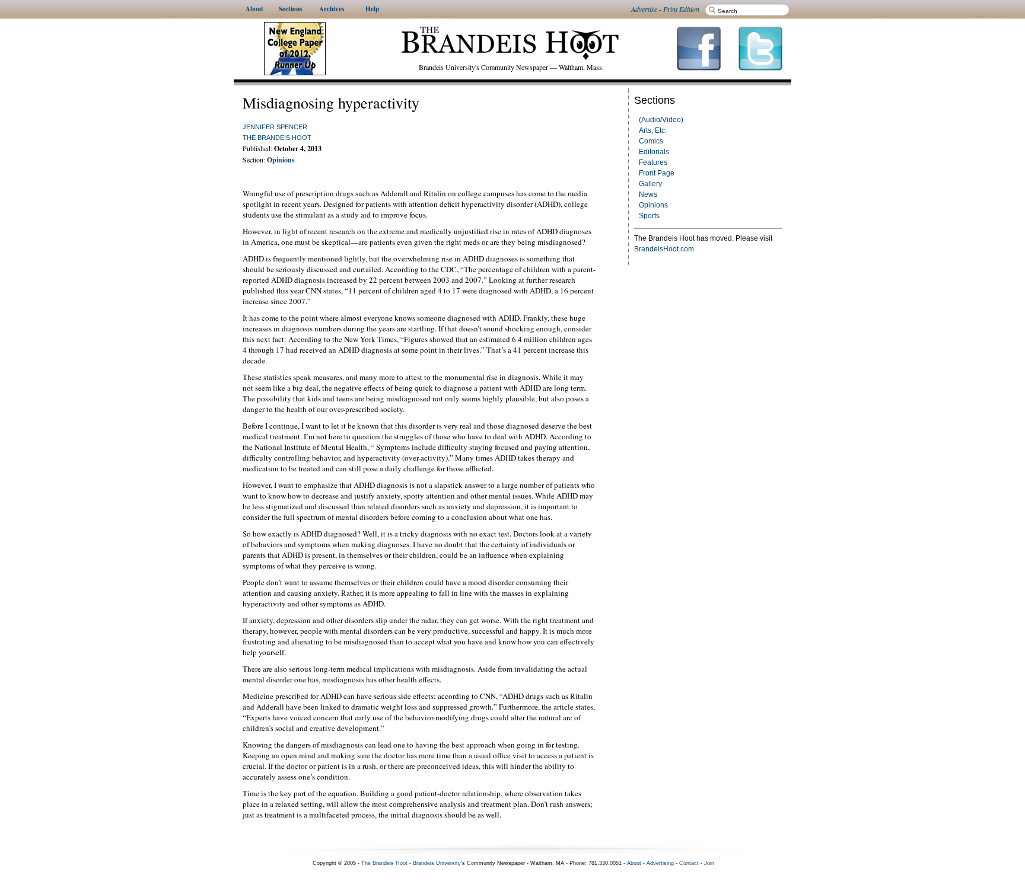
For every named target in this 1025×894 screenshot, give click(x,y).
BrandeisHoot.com (664, 249)
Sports (649, 216)
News (648, 194)
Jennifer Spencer (275, 126)
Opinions (653, 205)
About (634, 863)
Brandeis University (437, 863)
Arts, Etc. (653, 130)
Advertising (660, 863)
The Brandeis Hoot (277, 137)
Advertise (644, 9)
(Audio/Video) (661, 120)
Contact (689, 863)
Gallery (650, 184)
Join (709, 863)
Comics (651, 141)
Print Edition (681, 9)
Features (653, 162)
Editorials (654, 152)
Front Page (656, 173)
